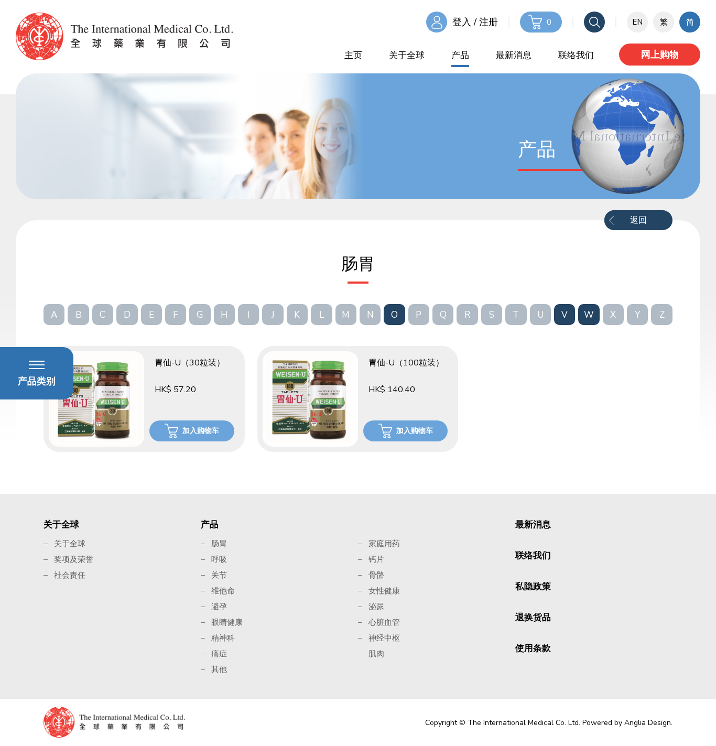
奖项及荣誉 (73, 559)
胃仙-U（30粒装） (190, 363)
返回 (638, 220)
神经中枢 (384, 638)
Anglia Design (647, 723)
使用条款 (533, 648)
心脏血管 (384, 622)
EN (637, 22)
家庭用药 (384, 543)
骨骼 (376, 575)
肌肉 (376, 653)
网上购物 (660, 54)
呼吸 (219, 559)
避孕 (219, 606)
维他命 (223, 591)
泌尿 (376, 606)
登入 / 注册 (475, 22)
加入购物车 (200, 431)
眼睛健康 (227, 622)
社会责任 (69, 575)
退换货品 (533, 617)
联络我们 (576, 55)
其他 (219, 669)
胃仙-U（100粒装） (406, 363)
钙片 (376, 559)
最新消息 (513, 55)
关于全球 (407, 55)
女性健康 (384, 591)
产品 (460, 55)
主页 (353, 55)
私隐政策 (533, 586)
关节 (219, 575)
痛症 (219, 653)
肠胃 (219, 543)
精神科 (223, 638)
